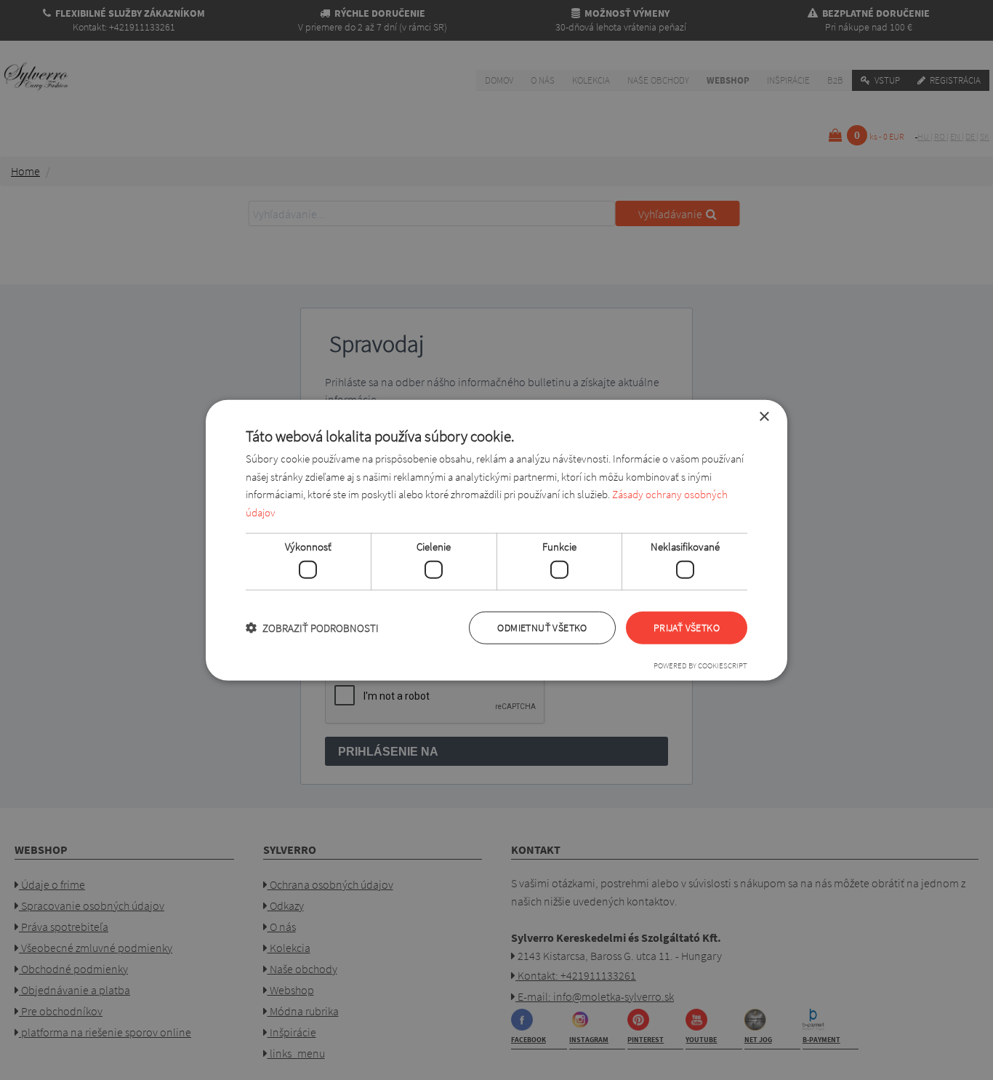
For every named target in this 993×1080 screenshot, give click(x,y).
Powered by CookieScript (700, 665)
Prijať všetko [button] (687, 627)
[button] (312, 628)
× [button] (763, 416)
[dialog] (496, 540)
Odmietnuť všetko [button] (542, 627)
